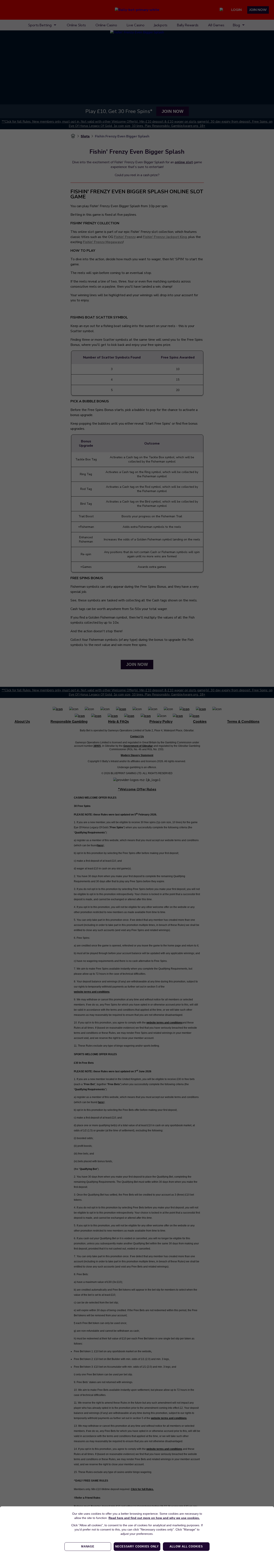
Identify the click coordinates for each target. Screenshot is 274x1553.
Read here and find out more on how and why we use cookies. (154, 1518)
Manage (87, 1546)
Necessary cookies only (137, 1546)
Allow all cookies (186, 1546)
